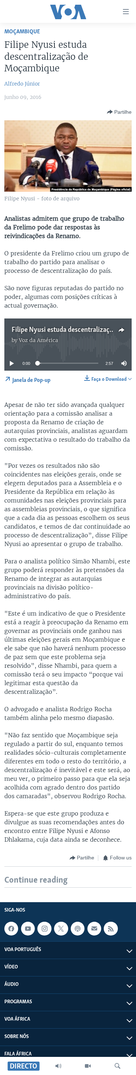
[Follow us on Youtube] (28, 929)
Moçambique (22, 32)
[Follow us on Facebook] (11, 929)
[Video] (88, 1066)
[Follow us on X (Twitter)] (61, 929)
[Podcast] (78, 929)
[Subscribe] (94, 929)
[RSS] (111, 929)
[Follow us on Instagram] (44, 929)
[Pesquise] (117, 1066)
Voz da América (38, 340)
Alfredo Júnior (22, 83)
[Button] (119, 112)
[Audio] (58, 1066)
